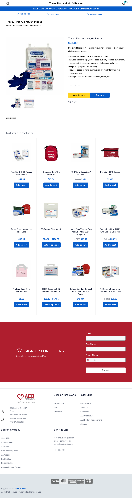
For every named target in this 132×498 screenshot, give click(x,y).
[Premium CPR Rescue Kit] (110, 156)
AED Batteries (7, 442)
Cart (56, 407)
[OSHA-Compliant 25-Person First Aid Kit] (51, 273)
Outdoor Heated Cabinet (11, 467)
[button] (124, 3)
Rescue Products (20, 25)
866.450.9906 (15, 419)
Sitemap (83, 424)
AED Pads (5, 447)
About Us (84, 407)
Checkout (58, 412)
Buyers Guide (85, 403)
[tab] (66, 118)
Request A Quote (96, 14)
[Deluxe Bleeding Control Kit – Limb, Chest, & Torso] (80, 273)
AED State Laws (86, 416)
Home (8, 25)
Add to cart (79, 95)
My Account (59, 403)
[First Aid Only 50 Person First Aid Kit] (21, 156)
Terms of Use (35, 492)
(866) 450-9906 (25, 14)
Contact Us (84, 412)
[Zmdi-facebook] (55, 450)
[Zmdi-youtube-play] (63, 450)
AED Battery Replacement (91, 420)
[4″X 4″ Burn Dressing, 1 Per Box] (80, 156)
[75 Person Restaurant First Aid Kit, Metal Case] (110, 273)
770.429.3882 (15, 422)
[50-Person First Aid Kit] (51, 213)
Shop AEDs (5, 438)
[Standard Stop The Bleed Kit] (51, 156)
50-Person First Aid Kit (51, 229)
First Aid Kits (35, 25)
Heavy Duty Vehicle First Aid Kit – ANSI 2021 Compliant (81, 232)
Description (11, 118)
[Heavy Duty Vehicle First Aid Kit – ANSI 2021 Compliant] (80, 213)
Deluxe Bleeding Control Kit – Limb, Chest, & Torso (81, 291)
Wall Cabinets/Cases (9, 451)
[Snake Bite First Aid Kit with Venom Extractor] (110, 213)
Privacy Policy (23, 492)
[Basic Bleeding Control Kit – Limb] (21, 213)
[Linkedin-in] (59, 450)
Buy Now (100, 95)
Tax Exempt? (54, 14)
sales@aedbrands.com (63, 444)
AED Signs (5, 455)
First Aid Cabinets (8, 463)
